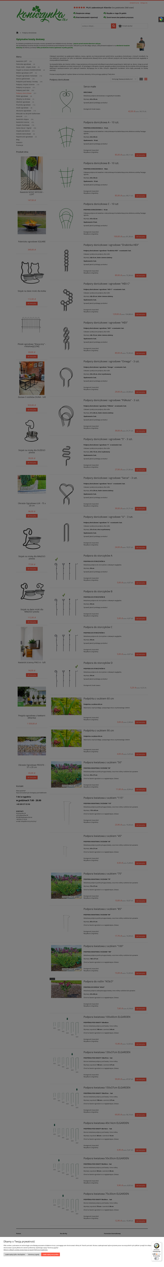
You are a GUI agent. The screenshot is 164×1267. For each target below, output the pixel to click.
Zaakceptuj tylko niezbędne (15, 1254)
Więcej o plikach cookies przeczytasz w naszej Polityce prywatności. (26, 1250)
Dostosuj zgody (33, 1254)
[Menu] (160, 1243)
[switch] (156, 1258)
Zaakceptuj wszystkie (50, 1254)
